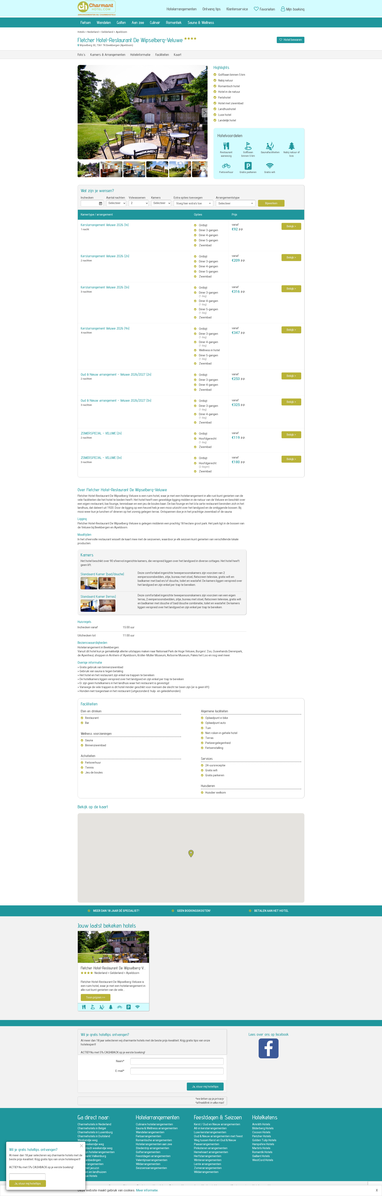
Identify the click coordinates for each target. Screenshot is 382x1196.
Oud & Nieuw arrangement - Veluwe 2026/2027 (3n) (116, 400)
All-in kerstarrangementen (210, 1128)
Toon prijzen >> (95, 997)
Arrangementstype (228, 198)
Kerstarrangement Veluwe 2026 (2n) (105, 256)
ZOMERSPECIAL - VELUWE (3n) (101, 457)
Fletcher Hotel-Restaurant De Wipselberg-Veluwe (113, 968)
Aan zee (138, 22)
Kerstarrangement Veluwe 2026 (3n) (105, 287)
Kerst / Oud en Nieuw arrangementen (217, 1124)
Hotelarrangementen (182, 9)
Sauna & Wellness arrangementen (157, 1128)
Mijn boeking (295, 9)
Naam (119, 1061)
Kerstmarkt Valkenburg (92, 1156)
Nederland (93, 32)
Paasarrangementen (206, 1144)
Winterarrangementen (207, 1160)
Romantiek (174, 22)
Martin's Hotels (261, 1148)
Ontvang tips (212, 9)
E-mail (119, 1071)
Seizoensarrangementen (151, 1168)
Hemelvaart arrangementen (211, 1152)
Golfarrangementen (148, 1152)
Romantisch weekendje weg (95, 1148)
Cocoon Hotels (261, 1132)
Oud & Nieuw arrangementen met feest (218, 1136)
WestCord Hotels (262, 1160)
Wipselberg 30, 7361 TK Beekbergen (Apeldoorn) (106, 45)
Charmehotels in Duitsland (94, 1136)
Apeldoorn (121, 32)
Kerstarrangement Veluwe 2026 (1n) (105, 225)
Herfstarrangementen (207, 1156)
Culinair (155, 22)
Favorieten (267, 9)
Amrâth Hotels (261, 1124)
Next (205, 112)
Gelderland (107, 32)
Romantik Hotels (262, 1152)
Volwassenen (137, 198)
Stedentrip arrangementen (152, 1148)
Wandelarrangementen (150, 1132)
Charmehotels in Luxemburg (95, 1132)
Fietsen (86, 22)
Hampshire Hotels (263, 1144)
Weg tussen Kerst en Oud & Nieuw (215, 1140)
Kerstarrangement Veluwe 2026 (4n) (105, 328)
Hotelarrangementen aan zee (154, 1144)
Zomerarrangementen (208, 1168)
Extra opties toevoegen (188, 198)
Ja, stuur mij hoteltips (205, 1087)
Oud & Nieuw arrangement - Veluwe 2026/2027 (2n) (116, 374)
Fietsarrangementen (148, 1136)
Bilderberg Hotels (263, 1128)
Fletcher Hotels (261, 1136)
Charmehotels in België (92, 1128)
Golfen (121, 22)
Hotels (81, 32)
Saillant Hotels (261, 1156)
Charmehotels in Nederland (94, 1124)
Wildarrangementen (148, 1164)
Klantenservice (237, 9)
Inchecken (87, 198)
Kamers (156, 198)
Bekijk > (291, 226)
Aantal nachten (115, 198)
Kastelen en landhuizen (92, 1172)
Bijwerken (271, 203)
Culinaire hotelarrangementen (154, 1124)
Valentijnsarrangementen (151, 1160)
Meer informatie (147, 1190)
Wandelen (104, 22)
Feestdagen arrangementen (153, 1156)
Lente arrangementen (207, 1164)
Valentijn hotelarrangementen (96, 1152)
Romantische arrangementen (154, 1140)
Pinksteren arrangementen (210, 1148)
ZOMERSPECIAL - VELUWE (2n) (101, 433)
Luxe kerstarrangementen (210, 1132)
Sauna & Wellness (201, 22)
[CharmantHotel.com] (97, 7)
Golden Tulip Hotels (264, 1140)
